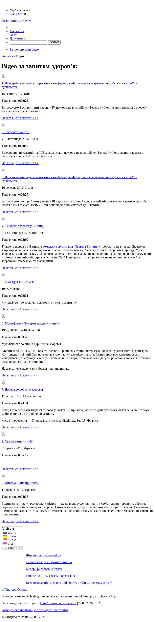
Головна (7, 56)
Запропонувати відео (24, 49)
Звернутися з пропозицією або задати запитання (35, 610)
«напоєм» (39, 510)
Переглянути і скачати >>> (20, 118)
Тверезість (17, 31)
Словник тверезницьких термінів (49, 562)
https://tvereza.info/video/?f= (58, 603)
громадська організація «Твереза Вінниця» (70, 246)
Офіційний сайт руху (16, 20)
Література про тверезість (43, 555)
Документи (17, 38)
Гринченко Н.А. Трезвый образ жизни (52, 575)
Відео (13, 34)
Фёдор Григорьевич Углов (44, 569)
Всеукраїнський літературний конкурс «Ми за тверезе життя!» (69, 582)
